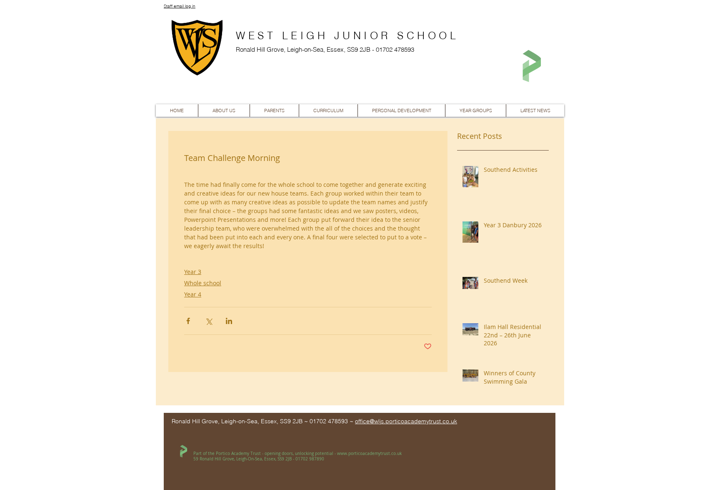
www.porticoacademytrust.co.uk (369, 453)
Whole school (202, 283)
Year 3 (192, 272)
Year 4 (192, 294)
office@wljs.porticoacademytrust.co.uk (406, 421)
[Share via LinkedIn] (229, 321)
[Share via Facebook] (188, 321)
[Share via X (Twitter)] (208, 321)
